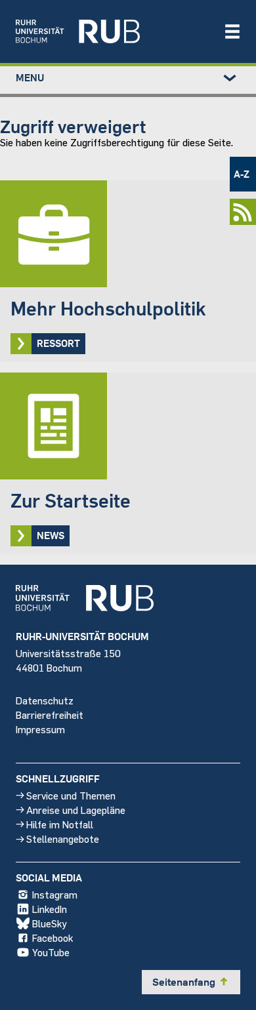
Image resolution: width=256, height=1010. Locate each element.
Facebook (52, 937)
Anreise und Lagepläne (75, 809)
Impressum (40, 729)
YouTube (51, 952)
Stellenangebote (62, 838)
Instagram (54, 894)
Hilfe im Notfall (59, 824)
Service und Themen (71, 795)
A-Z (241, 173)
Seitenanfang (191, 981)
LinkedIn (49, 908)
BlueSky (49, 923)
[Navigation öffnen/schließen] (232, 31)
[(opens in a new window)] (113, 31)
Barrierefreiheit (49, 714)
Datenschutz (45, 700)
